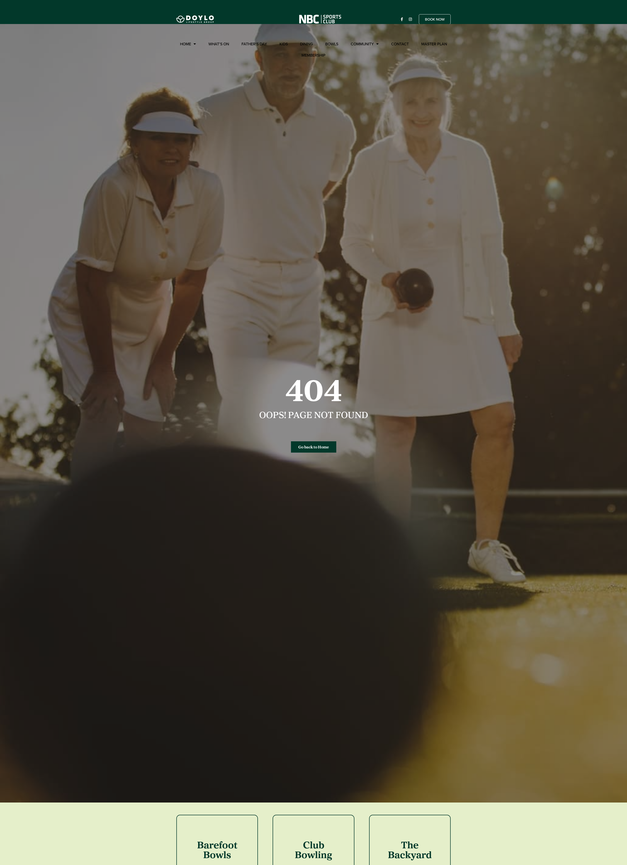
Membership (313, 55)
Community (362, 44)
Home (185, 44)
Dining (306, 44)
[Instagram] (410, 19)
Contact (400, 44)
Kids (283, 44)
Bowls (331, 44)
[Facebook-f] (401, 19)
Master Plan (434, 44)
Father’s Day (254, 44)
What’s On (218, 44)
